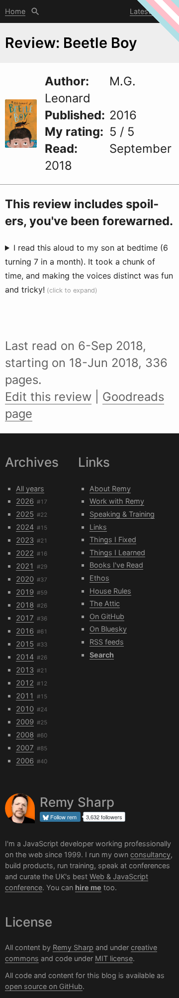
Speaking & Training (122, 514)
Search (35, 11)
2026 (25, 501)
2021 (25, 566)
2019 (25, 592)
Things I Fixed (113, 539)
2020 (25, 579)
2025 (25, 514)
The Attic (105, 603)
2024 (25, 527)
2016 (25, 631)
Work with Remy (117, 501)
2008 (25, 734)
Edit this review (48, 396)
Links (98, 527)
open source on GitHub (44, 986)
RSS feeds (107, 642)
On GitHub (107, 616)
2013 (25, 669)
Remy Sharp (73, 947)
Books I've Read (116, 565)
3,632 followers (104, 817)
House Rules (110, 591)
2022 (25, 553)
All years (30, 488)
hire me (88, 887)
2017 (25, 618)
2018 (25, 605)
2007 (25, 747)
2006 (25, 760)
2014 (25, 657)
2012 (25, 682)
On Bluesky (108, 629)
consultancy (150, 854)
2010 (25, 708)
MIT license (114, 958)
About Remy (110, 488)
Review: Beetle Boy (71, 42)
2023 (25, 540)
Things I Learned (117, 552)
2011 (25, 695)
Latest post (149, 11)
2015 (25, 644)
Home (15, 11)
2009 (25, 721)
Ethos (99, 578)
